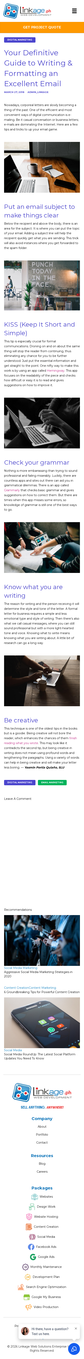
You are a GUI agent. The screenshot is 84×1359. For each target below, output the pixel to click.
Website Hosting (46, 1216)
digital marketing (19, 782)
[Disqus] (42, 855)
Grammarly (12, 490)
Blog (42, 1164)
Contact (42, 1142)
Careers (42, 1171)
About (42, 1126)
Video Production (46, 1307)
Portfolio (42, 1134)
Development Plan (46, 1277)
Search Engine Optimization (46, 1287)
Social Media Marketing (20, 968)
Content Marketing (42, 988)
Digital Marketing (19, 39)
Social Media (13, 1050)
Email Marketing (52, 782)
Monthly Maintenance (46, 1266)
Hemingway (55, 370)
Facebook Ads (46, 1246)
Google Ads (46, 1256)
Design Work (46, 1206)
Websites (46, 1196)
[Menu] (74, 11)
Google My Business (46, 1297)
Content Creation (16, 988)
